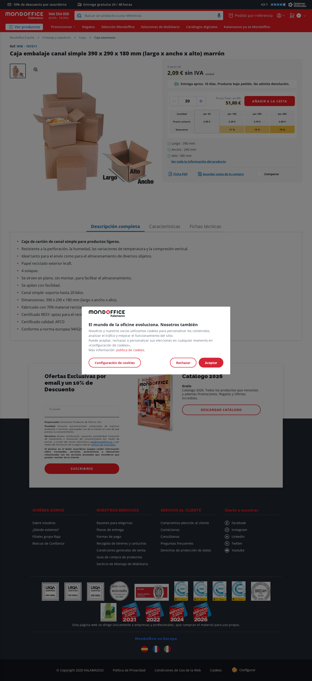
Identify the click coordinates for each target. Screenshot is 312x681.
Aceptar (211, 363)
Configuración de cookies (115, 363)
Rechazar (183, 363)
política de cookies (130, 350)
